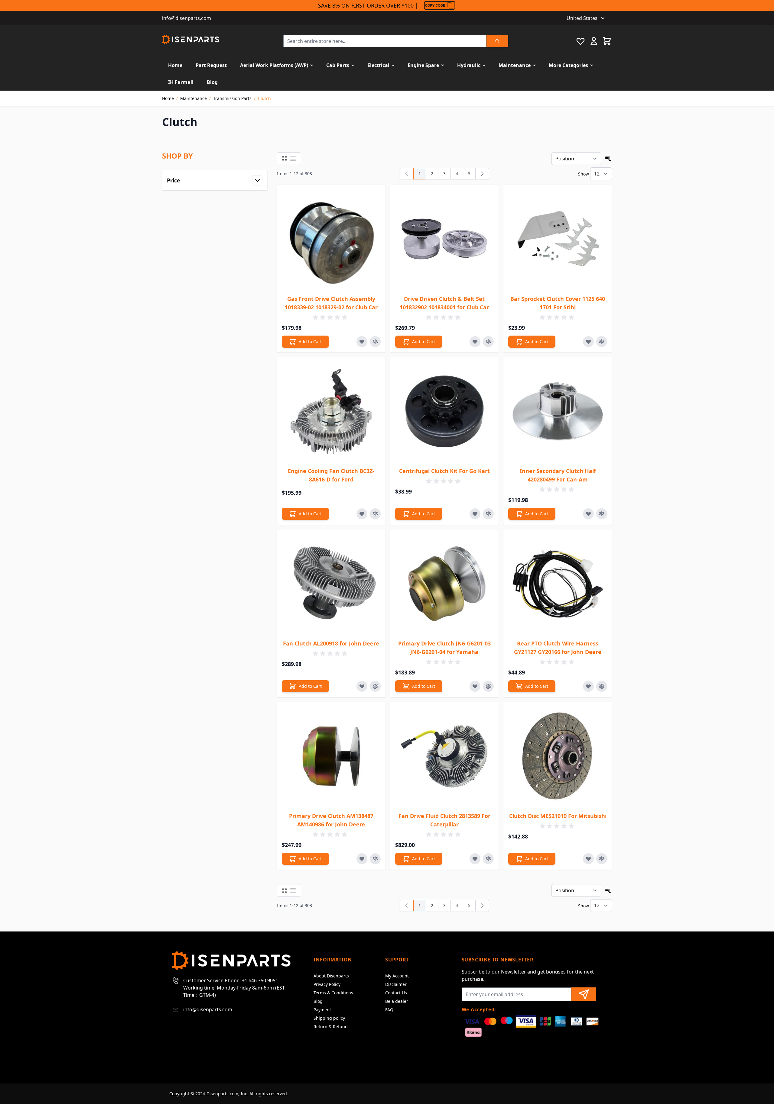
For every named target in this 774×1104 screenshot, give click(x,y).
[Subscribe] (583, 994)
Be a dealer (396, 1001)
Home (175, 65)
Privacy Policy (327, 984)
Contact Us (396, 993)
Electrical (378, 65)
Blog (212, 82)
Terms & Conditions (333, 993)
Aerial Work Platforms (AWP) (274, 65)
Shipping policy (329, 1018)
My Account (397, 976)
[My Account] (594, 41)
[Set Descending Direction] (608, 158)
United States (582, 18)
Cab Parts (337, 65)
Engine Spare (423, 65)
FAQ (389, 1009)
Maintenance (515, 65)
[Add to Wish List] (361, 341)
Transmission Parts (232, 98)
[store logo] (190, 39)
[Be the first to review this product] (331, 317)
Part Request (211, 65)
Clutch (264, 98)
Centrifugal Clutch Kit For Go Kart (444, 471)
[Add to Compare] (375, 341)
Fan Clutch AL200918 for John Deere (331, 643)
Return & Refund (331, 1026)
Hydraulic (468, 65)
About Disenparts (331, 976)
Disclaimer (396, 984)
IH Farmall (181, 82)
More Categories (568, 65)
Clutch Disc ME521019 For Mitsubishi (558, 815)
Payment (322, 1009)
